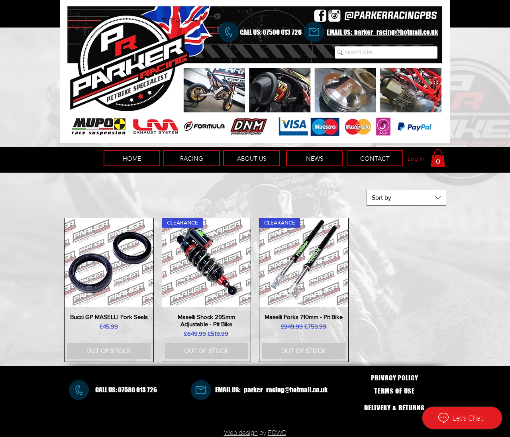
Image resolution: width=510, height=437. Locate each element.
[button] (437, 158)
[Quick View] (109, 262)
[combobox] (406, 198)
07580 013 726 (282, 32)
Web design (241, 433)
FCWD (277, 433)
